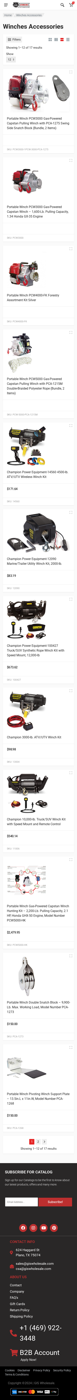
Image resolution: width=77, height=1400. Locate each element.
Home (8, 15)
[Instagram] (33, 1228)
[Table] (68, 40)
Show (9, 54)
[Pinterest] (54, 1228)
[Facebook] (23, 1228)
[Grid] (50, 40)
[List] (62, 40)
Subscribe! (55, 1202)
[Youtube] (44, 1228)
